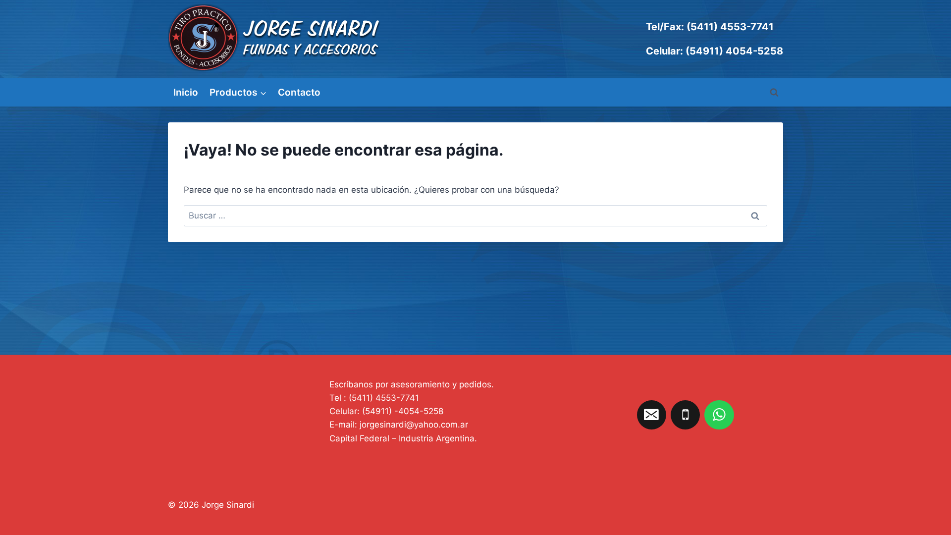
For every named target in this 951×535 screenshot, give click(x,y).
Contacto (299, 92)
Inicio (185, 92)
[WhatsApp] (719, 415)
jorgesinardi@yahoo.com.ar (414, 424)
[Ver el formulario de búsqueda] (774, 93)
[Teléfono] (685, 415)
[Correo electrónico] (652, 415)
